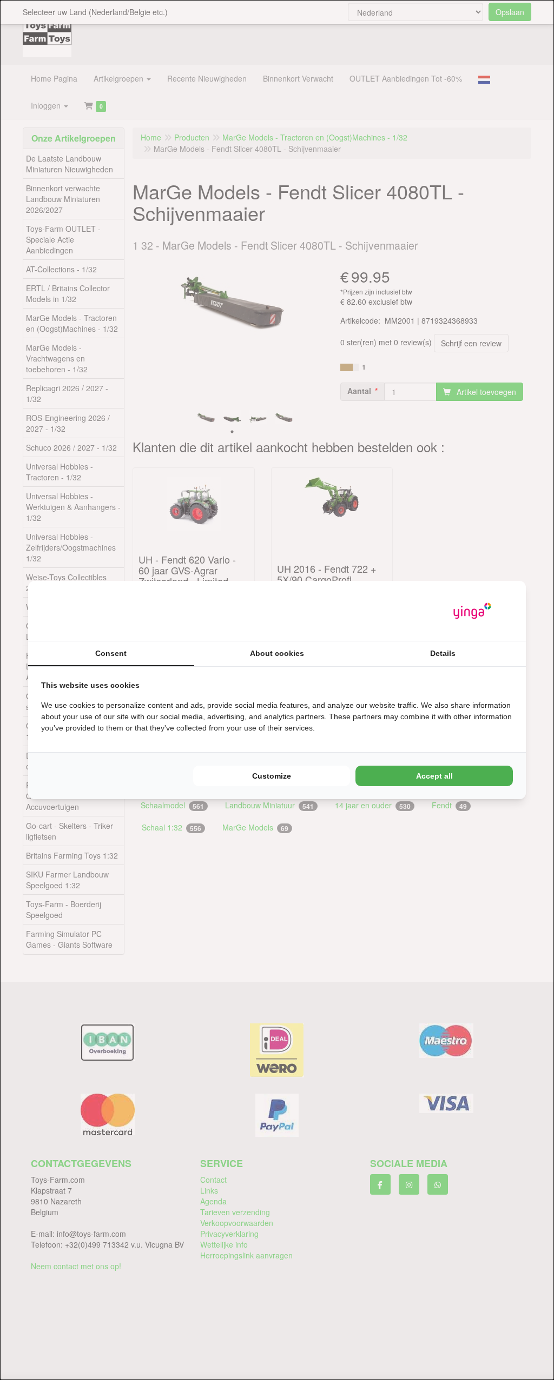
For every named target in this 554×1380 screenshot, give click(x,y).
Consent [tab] (111, 653)
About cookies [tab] (277, 653)
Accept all (434, 776)
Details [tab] (443, 653)
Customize (271, 776)
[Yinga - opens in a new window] (472, 611)
